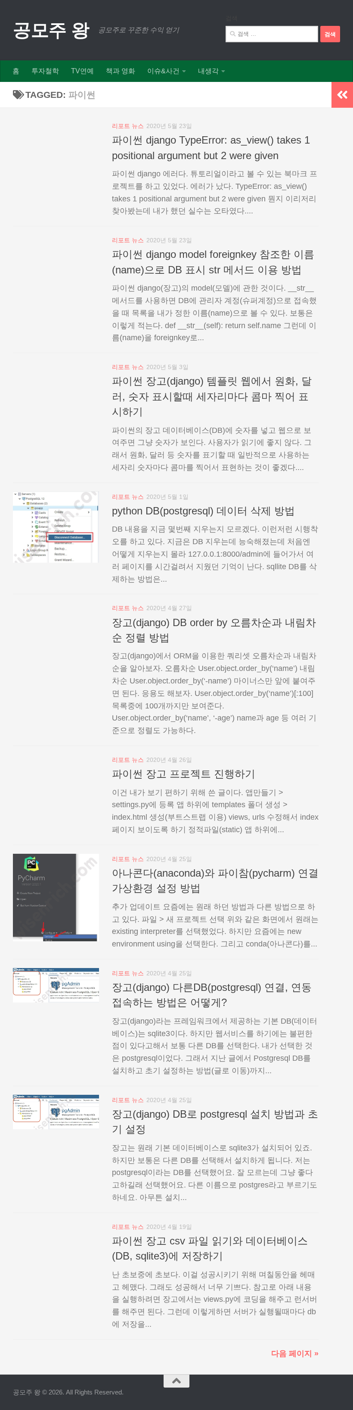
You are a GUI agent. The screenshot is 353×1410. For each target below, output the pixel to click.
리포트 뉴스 (128, 125)
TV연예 (82, 71)
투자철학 (45, 71)
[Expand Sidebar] (342, 95)
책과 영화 (120, 71)
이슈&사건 (163, 71)
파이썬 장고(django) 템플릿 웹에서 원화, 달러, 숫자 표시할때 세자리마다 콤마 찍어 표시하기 (212, 396)
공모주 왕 (51, 30)
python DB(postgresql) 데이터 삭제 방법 (203, 511)
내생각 (208, 71)
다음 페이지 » (295, 1353)
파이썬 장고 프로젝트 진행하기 (183, 774)
